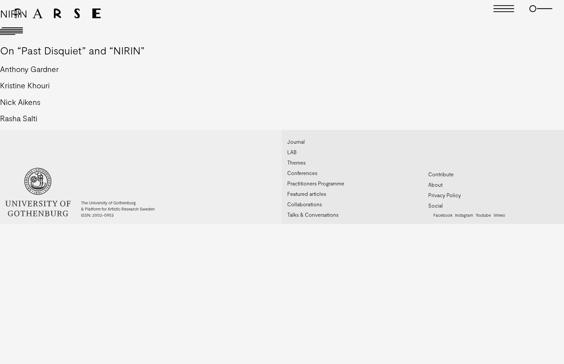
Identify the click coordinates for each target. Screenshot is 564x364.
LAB (292, 152)
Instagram (464, 215)
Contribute (441, 174)
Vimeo (499, 215)
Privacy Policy (444, 195)
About (435, 185)
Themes (296, 162)
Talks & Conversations (312, 214)
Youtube (483, 215)
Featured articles (306, 194)
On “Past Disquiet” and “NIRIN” (72, 50)
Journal (296, 141)
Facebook (442, 215)
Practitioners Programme (315, 183)
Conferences (302, 173)
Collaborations (304, 204)
